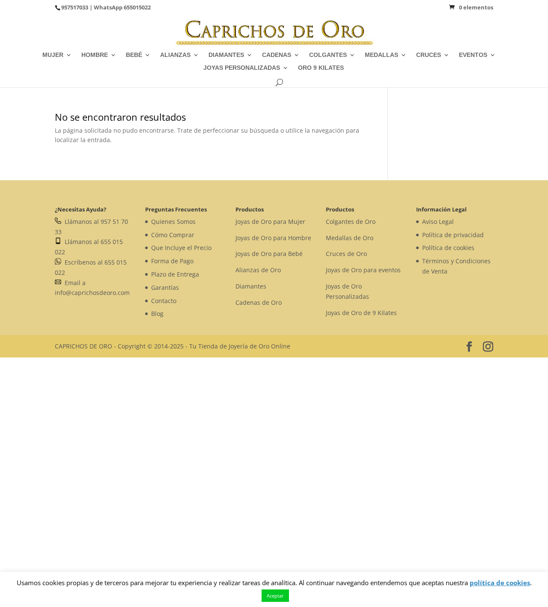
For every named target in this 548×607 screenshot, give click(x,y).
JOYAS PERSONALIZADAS (241, 68)
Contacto (163, 301)
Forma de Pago (172, 261)
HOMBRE (94, 55)
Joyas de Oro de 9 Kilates (361, 313)
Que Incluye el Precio (181, 248)
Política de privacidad (453, 235)
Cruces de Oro (346, 254)
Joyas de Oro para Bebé (269, 254)
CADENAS (276, 55)
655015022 (137, 7)
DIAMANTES (226, 55)
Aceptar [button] (275, 595)
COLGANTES (328, 55)
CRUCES (428, 55)
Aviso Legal (438, 221)
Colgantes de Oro (350, 221)
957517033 (74, 7)
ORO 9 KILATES (321, 68)
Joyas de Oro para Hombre (273, 238)
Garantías (165, 287)
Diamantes (250, 286)
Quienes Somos (173, 221)
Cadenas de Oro (258, 302)
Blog (157, 313)
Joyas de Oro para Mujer (270, 221)
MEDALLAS (381, 55)
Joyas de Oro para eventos (363, 270)
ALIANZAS (175, 55)
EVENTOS (473, 55)
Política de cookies (448, 248)
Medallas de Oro (349, 238)
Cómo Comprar (172, 235)
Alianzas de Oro (258, 270)
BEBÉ (134, 55)
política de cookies (500, 582)
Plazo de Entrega (175, 274)
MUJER (52, 55)
